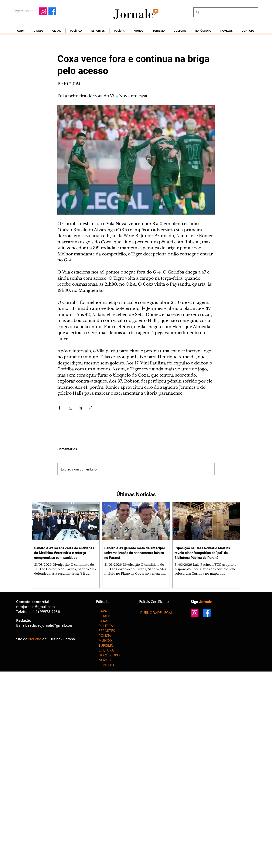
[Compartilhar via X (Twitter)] (70, 408)
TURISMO (106, 645)
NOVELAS (106, 660)
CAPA (103, 611)
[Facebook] (52, 11)
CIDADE (105, 616)
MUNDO (105, 640)
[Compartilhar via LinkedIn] (80, 408)
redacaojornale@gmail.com (50, 625)
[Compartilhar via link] (91, 408)
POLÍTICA (106, 625)
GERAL (104, 621)
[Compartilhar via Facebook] (59, 408)
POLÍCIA (105, 635)
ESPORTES (107, 630)
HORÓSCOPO (109, 655)
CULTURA (106, 650)
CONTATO (106, 665)
